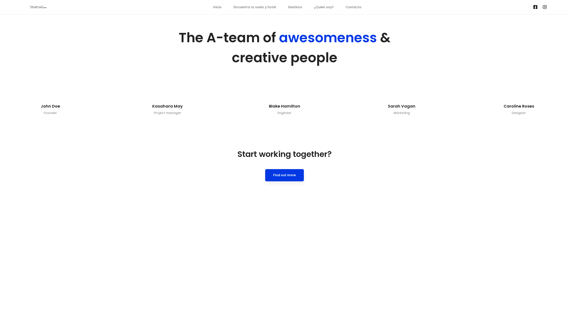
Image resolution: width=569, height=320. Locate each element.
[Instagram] (545, 7)
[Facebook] (535, 7)
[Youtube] (528, 7)
